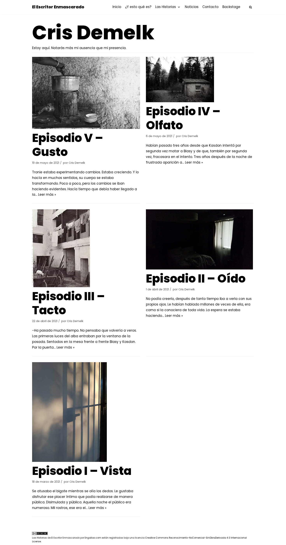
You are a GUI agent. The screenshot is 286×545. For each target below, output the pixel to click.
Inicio (116, 6)
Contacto (210, 6)
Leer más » (47, 194)
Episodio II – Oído (196, 278)
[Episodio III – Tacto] (86, 248)
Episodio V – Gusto (67, 145)
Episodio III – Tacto (68, 303)
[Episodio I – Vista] (86, 412)
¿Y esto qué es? (138, 6)
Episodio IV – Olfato (183, 118)
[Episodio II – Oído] (200, 239)
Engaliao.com (93, 537)
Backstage (231, 6)
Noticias (191, 6)
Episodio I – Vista (82, 471)
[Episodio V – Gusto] (86, 93)
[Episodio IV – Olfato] (200, 79)
